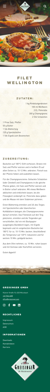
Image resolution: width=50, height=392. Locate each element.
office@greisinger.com (11, 299)
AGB (5, 327)
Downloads (7, 340)
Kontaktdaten (8, 343)
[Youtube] (15, 306)
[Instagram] (5, 306)
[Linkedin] (20, 306)
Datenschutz (8, 323)
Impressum (8, 320)
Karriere (6, 347)
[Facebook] (10, 306)
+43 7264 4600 (8, 296)
